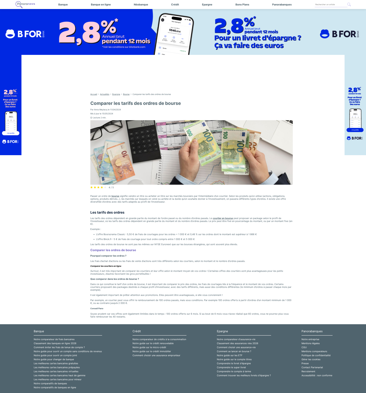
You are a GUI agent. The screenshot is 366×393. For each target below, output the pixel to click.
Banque (63, 4)
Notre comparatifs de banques (50, 383)
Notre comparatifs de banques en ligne (55, 387)
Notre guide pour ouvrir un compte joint (55, 355)
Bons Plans (242, 4)
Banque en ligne (101, 4)
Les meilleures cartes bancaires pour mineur (57, 379)
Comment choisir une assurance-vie (236, 347)
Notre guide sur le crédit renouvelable (153, 343)
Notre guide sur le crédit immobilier (152, 351)
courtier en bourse (223, 218)
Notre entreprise (310, 339)
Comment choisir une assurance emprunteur (156, 355)
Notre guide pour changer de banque (54, 359)
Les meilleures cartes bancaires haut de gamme (59, 375)
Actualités (104, 94)
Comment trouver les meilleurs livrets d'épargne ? (244, 375)
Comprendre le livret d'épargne (234, 363)
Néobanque (141, 4)
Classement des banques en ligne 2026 (55, 343)
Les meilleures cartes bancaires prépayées (57, 367)
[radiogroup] (98, 187)
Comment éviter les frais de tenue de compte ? (59, 347)
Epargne (207, 4)
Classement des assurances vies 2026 (237, 343)
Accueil (93, 94)
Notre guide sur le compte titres (234, 359)
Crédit (175, 4)
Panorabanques (282, 4)
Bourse (126, 94)
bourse (115, 196)
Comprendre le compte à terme (234, 371)
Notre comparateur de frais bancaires (54, 339)
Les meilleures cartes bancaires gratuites (56, 363)
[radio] (91, 187)
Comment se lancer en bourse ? (234, 351)
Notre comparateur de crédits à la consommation (159, 339)
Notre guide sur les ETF (229, 355)
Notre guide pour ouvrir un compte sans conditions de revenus (68, 351)
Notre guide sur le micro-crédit (149, 347)
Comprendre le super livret (231, 367)
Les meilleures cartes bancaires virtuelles (56, 371)
